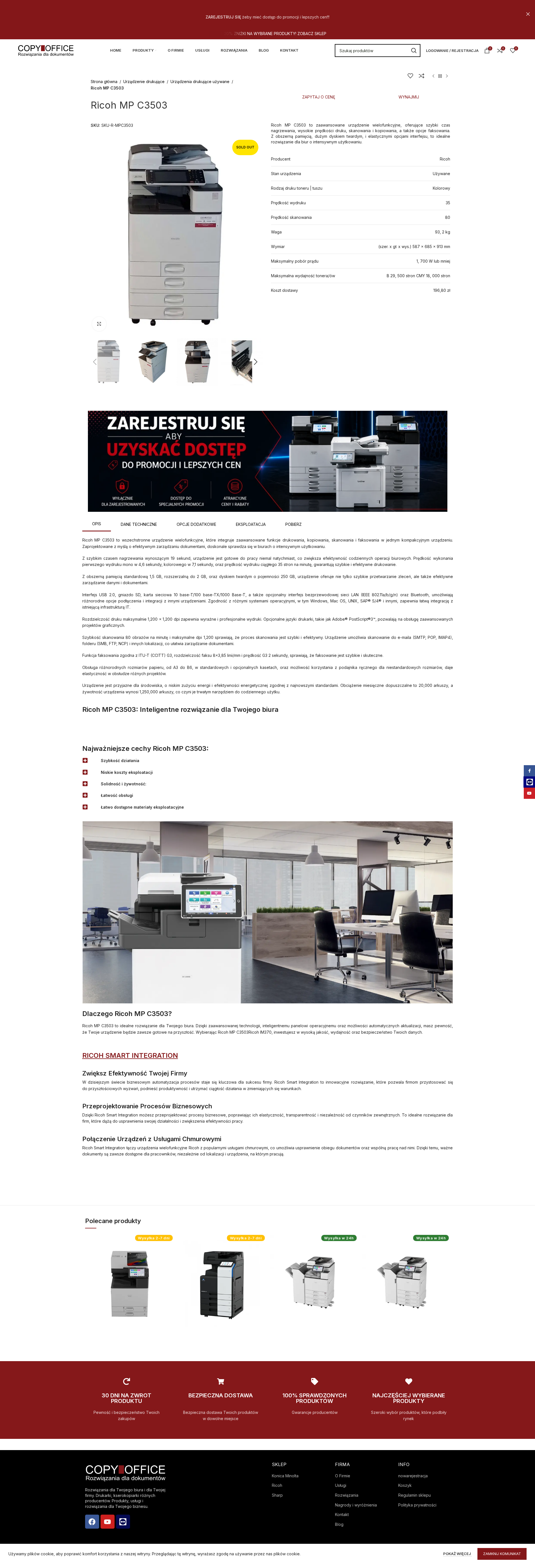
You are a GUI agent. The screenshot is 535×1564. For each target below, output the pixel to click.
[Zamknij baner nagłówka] (528, 14)
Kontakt (342, 1514)
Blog (339, 1524)
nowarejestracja (413, 1475)
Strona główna (104, 81)
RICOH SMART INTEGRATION (130, 1055)
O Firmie (342, 1475)
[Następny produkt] (446, 76)
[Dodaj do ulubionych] (410, 76)
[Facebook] (92, 1522)
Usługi (340, 1485)
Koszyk (405, 1485)
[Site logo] (46, 50)
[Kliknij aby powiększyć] (99, 324)
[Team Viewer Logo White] (123, 1522)
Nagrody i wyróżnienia (356, 1505)
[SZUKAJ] (413, 50)
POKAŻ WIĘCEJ (457, 1553)
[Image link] (267, 460)
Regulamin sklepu (414, 1495)
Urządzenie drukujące (144, 81)
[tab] (318, 97)
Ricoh (277, 1485)
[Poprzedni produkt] (433, 76)
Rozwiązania (346, 1495)
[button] (95, 362)
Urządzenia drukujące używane (199, 81)
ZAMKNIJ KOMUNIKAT (502, 1553)
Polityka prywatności (417, 1505)
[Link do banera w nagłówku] (267, 14)
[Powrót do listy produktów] (440, 76)
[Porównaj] (421, 76)
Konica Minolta (285, 1475)
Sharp (277, 1495)
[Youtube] (108, 1522)
